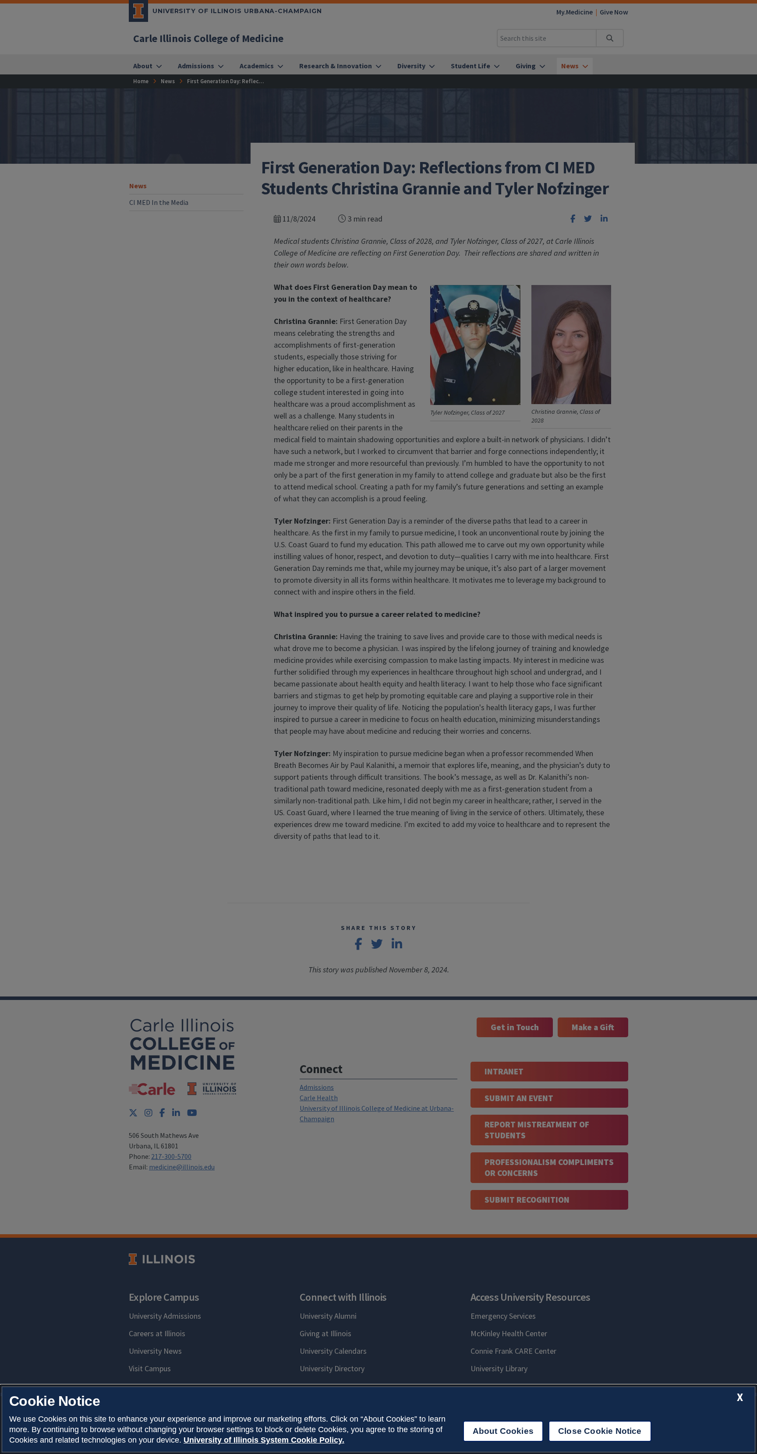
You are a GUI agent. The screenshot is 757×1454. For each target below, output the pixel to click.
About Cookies (503, 1431)
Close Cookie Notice (600, 1431)
